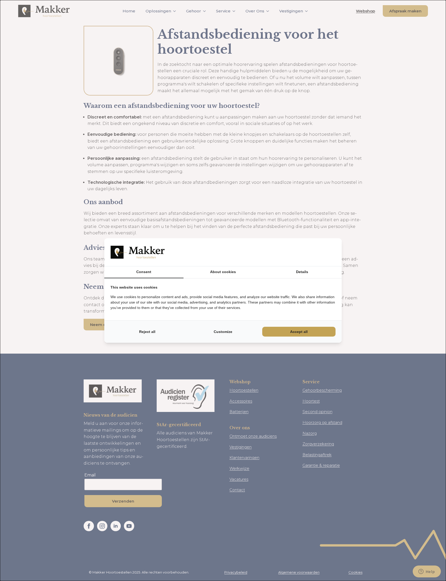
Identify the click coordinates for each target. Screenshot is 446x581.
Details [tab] (302, 272)
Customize (223, 332)
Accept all (299, 332)
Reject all (147, 332)
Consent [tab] (143, 272)
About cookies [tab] (223, 272)
